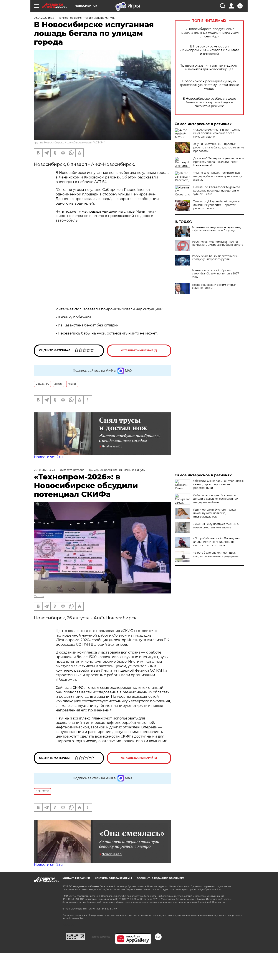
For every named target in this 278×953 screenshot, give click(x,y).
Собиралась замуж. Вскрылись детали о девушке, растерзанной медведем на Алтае (215, 499)
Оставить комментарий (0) (139, 350)
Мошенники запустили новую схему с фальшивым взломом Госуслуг (216, 229)
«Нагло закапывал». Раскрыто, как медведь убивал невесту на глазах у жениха (217, 176)
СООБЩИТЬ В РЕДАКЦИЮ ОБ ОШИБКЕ (160, 878)
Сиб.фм (39, 596)
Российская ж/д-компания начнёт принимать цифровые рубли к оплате (217, 243)
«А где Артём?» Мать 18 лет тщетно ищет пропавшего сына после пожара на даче (216, 133)
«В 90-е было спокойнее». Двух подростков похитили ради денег (216, 554)
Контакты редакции (76, 878)
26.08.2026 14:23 (44, 470)
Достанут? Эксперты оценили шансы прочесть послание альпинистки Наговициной (218, 162)
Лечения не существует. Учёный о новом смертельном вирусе (216, 525)
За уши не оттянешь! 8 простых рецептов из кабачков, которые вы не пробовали (218, 147)
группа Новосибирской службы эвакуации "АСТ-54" (69, 142)
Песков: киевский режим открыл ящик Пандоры (214, 286)
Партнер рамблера (100, 936)
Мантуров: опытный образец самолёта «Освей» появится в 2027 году (215, 273)
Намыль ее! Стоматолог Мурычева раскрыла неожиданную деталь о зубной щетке (216, 190)
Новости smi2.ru (48, 457)
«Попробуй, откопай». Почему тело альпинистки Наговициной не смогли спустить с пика (217, 542)
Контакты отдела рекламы (113, 878)
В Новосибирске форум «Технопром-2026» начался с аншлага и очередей (209, 50)
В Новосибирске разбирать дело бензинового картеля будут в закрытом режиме (209, 102)
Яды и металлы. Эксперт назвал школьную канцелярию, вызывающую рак (214, 513)
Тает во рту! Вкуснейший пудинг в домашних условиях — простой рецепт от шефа (216, 205)
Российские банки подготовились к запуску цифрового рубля (215, 258)
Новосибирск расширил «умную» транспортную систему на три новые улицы (209, 85)
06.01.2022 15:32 (44, 17)
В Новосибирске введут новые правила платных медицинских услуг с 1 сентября (209, 32)
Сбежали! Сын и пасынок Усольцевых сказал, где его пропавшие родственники (218, 484)
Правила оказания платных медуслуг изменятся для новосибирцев (209, 67)
